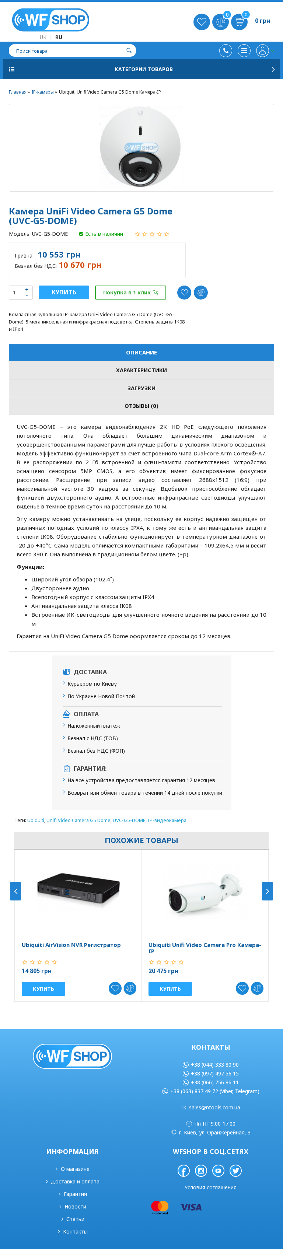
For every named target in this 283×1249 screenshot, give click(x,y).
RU (58, 37)
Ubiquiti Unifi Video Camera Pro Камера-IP (205, 948)
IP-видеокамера (167, 820)
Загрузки (141, 388)
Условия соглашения (211, 1187)
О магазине (75, 1168)
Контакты (75, 1231)
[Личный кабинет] (265, 50)
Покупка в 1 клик (127, 292)
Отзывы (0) (141, 405)
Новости (75, 1206)
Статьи (75, 1218)
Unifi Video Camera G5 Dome (78, 820)
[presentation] (15, 891)
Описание (141, 352)
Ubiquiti (35, 820)
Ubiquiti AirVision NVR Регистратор (71, 945)
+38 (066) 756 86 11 (215, 1082)
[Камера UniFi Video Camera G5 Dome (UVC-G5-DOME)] (141, 148)
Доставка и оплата (75, 1181)
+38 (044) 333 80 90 (215, 1064)
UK (43, 37)
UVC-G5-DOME (129, 820)
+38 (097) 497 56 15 (215, 1073)
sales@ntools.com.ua (214, 1107)
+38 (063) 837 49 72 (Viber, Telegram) (214, 1091)
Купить (64, 292)
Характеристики (141, 370)
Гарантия (75, 1193)
